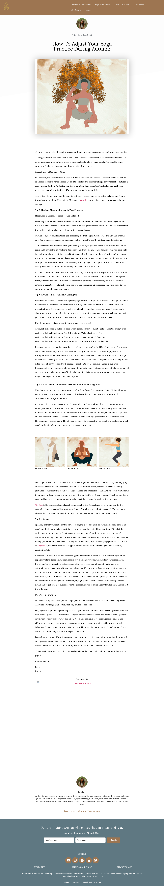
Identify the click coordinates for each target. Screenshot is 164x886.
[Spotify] (82, 860)
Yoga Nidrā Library (102, 5)
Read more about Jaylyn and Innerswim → (82, 811)
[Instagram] (75, 860)
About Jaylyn (76, 10)
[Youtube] (68, 860)
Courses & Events (122, 5)
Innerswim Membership (81, 5)
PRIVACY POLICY (124, 867)
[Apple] (89, 860)
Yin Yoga (39, 505)
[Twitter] (95, 860)
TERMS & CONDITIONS (82, 867)
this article (84, 200)
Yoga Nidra (42, 545)
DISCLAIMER (39, 867)
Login (88, 10)
